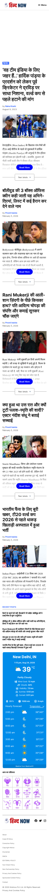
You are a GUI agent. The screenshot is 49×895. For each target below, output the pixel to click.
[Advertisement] (24, 35)
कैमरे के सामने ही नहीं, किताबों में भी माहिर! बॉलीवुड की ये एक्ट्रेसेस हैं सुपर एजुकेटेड (22, 614)
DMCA (4, 856)
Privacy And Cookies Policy (11, 873)
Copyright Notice (8, 848)
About (4, 835)
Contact (5, 882)
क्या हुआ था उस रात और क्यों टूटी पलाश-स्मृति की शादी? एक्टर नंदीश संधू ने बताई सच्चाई (24, 412)
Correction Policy (8, 843)
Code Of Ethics (7, 839)
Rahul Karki (10, 106)
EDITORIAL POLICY (9, 860)
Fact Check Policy (8, 865)
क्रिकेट (5, 63)
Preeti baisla (11, 213)
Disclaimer (6, 852)
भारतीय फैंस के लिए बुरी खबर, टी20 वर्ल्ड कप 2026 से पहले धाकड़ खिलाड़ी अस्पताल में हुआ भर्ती (20, 520)
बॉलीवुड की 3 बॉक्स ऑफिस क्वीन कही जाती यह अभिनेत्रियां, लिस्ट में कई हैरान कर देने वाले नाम (24, 198)
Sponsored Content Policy (11, 878)
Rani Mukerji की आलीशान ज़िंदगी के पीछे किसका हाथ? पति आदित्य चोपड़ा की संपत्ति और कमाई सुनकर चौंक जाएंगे (23, 305)
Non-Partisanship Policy (10, 869)
